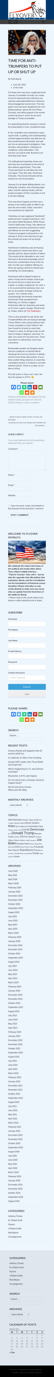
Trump (35, 853)
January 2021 (14, 1131)
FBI (21, 837)
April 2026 (12, 879)
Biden (11, 826)
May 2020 (12, 1164)
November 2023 (15, 999)
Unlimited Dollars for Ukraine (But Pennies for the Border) (27, 424)
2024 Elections (15, 820)
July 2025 (12, 916)
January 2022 (14, 1081)
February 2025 (14, 937)
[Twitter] (18, 387)
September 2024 (15, 958)
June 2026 (13, 871)
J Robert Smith (14, 1228)
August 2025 (13, 912)
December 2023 (15, 995)
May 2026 (12, 875)
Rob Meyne (22, 397)
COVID (25, 829)
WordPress (36, 1369)
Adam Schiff (34, 820)
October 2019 (14, 1193)
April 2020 (12, 1168)
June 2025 (13, 921)
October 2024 (14, 954)
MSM (17, 847)
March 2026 (13, 883)
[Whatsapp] (21, 392)
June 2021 (13, 1110)
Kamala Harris (23, 843)
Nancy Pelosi (24, 847)
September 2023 (15, 1007)
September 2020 (15, 1147)
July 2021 (12, 1106)
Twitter (41, 853)
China (40, 826)
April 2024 (12, 978)
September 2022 (15, 1053)
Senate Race (19, 853)
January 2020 (14, 1180)
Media (36, 844)
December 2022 (15, 1040)
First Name (13, 630)
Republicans (27, 849)
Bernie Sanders (32, 823)
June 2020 (13, 1160)
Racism (16, 850)
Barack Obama (20, 823)
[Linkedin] (29, 387)
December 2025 (15, 896)
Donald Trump (14, 400)
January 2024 (14, 991)
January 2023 (14, 1036)
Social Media (28, 853)
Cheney (41, 397)
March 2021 (13, 1123)
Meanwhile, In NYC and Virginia (22, 776)
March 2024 (13, 982)
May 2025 (12, 925)
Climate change (13, 830)
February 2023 (14, 1032)
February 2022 (14, 1077)
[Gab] (24, 387)
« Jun (12, 1352)
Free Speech (29, 837)
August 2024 (13, 962)
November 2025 (15, 900)
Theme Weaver (35, 1372)
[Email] (40, 387)
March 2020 (13, 1172)
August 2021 (13, 1102)
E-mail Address (14, 651)
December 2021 (15, 1086)
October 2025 (14, 904)
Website (11, 495)
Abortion (25, 820)
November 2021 (15, 1090)
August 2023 (13, 1011)
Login (27, 694)
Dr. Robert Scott (15, 1220)
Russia (37, 850)
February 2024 (14, 987)
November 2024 (15, 949)
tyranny (10, 856)
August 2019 (13, 1201)
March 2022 (13, 1073)
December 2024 (15, 945)
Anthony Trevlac (15, 1216)
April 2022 (12, 1069)
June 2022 (13, 1065)
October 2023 (14, 1003)
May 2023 (12, 1024)
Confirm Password (16, 673)
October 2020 (14, 1143)
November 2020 (15, 1139)
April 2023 (12, 1028)
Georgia (38, 837)
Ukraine (16, 856)
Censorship (32, 826)
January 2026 (14, 892)
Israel (27, 840)
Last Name (12, 640)
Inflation (22, 840)
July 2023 (12, 1015)
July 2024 (12, 966)
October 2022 (14, 1048)
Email (11, 485)
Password (12, 662)
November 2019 (15, 1189)
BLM (17, 826)
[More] (32, 392)
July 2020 (12, 1156)
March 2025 (13, 933)
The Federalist (33, 311)
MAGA (32, 844)
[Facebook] (13, 387)
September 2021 (15, 1098)
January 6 (26, 400)
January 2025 (14, 941)
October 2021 (14, 1094)
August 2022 (13, 1057)
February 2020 (14, 1176)
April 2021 (12, 1119)
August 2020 (13, 1152)
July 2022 (12, 1061)
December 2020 (15, 1135)
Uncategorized (14, 1237)
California (23, 826)
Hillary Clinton (13, 840)
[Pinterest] (35, 387)
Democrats (37, 829)
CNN (19, 830)
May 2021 (12, 1114)
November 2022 (15, 1044)
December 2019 (15, 1185)
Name (11, 475)
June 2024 (13, 970)
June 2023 (13, 1020)
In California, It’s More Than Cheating (24, 758)
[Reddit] (27, 392)
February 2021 (14, 1127)
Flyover (19, 402)
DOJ (9, 833)
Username (12, 619)
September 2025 (15, 908)
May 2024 (12, 974)
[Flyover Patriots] (27, 10)
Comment (13, 449)
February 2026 (14, 887)
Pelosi (31, 847)
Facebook (16, 837)
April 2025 (12, 929)
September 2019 (15, 1197)
